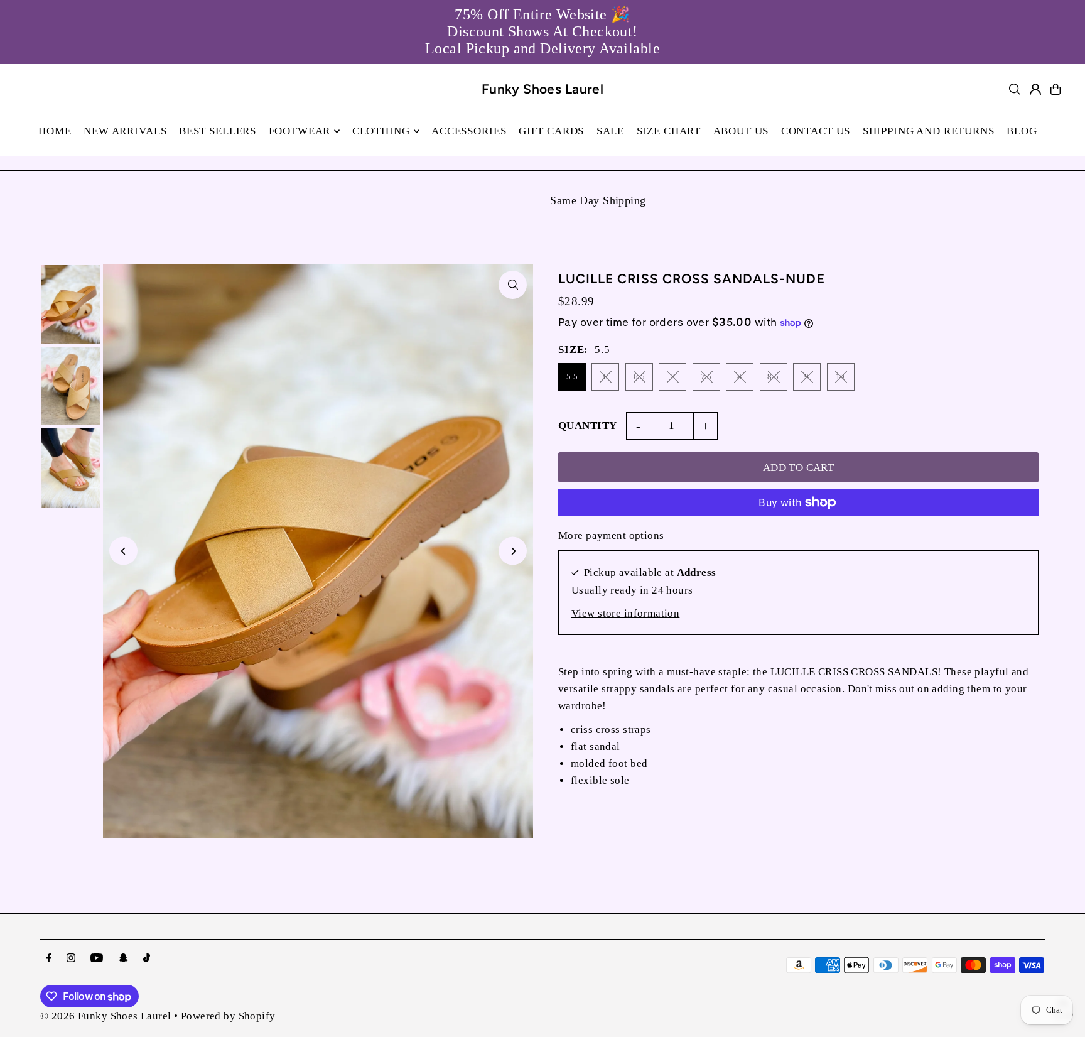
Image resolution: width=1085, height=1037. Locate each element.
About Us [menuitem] (741, 131)
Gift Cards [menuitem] (552, 131)
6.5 (639, 376)
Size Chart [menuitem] (669, 131)
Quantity (587, 426)
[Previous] (123, 551)
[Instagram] (71, 958)
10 (840, 376)
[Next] (513, 551)
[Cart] (1055, 89)
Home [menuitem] (54, 131)
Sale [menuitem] (610, 131)
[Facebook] (48, 958)
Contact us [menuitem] (816, 131)
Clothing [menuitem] (381, 131)
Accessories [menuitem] (468, 131)
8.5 (773, 376)
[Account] (1035, 89)
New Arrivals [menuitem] (125, 131)
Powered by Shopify (228, 1016)
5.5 (572, 376)
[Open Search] (1014, 89)
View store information (625, 613)
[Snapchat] (123, 958)
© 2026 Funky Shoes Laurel (105, 1016)
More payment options (611, 535)
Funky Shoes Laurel (543, 89)
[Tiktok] (146, 958)
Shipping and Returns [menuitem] (929, 131)
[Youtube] (96, 958)
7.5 (706, 376)
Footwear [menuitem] (300, 131)
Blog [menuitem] (1022, 131)
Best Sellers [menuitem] (217, 131)
